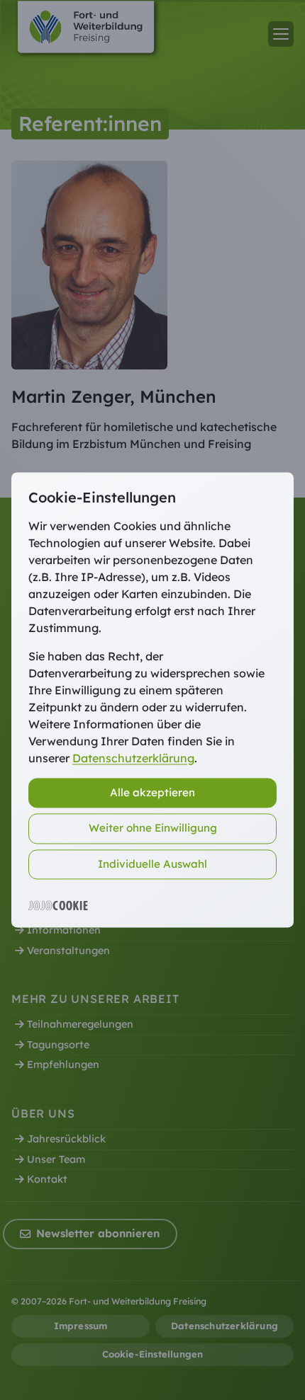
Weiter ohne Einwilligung (153, 828)
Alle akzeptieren (152, 792)
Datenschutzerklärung (133, 758)
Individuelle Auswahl (152, 864)
